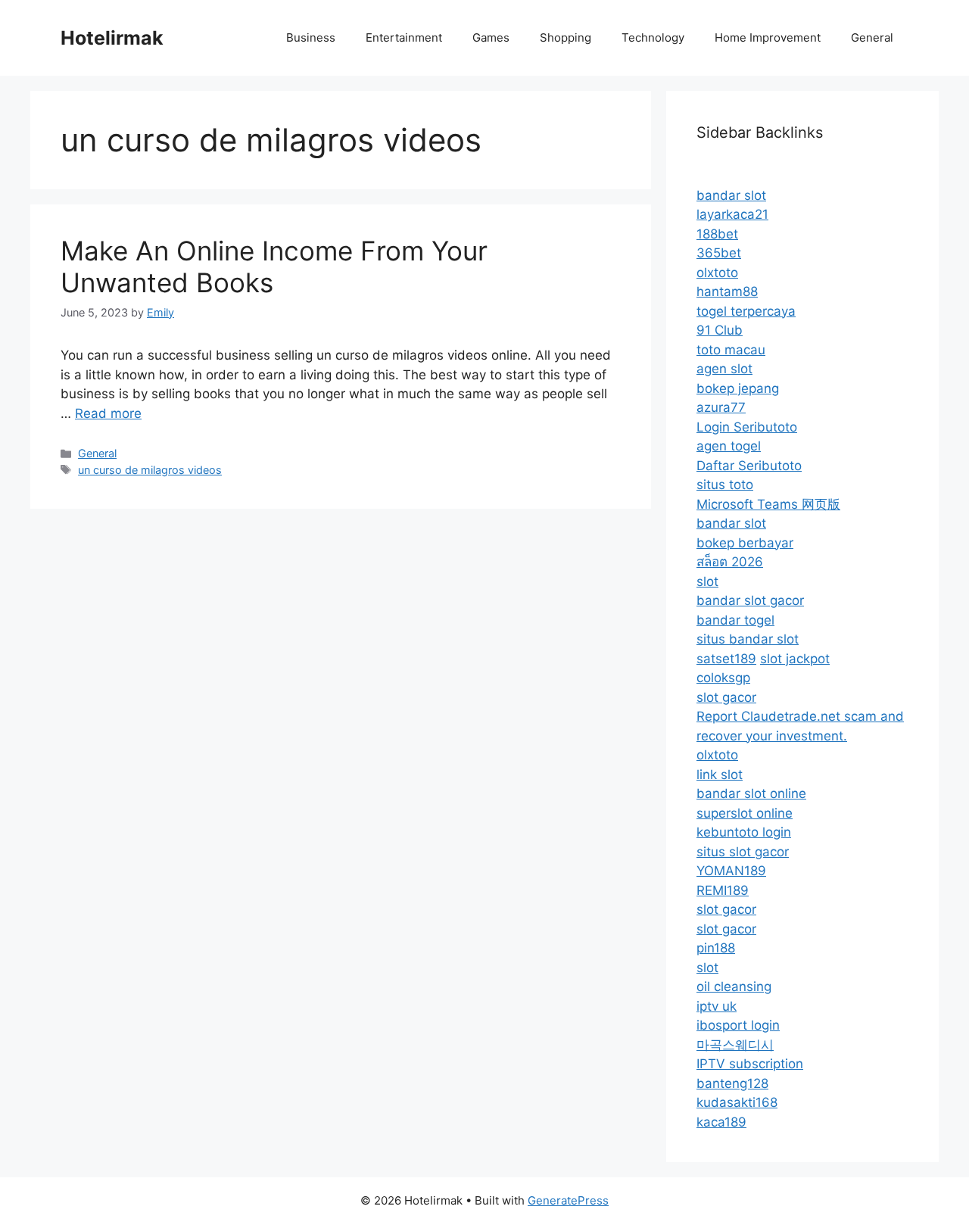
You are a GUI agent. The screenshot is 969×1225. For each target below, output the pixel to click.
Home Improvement (768, 37)
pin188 (715, 947)
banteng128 (732, 1083)
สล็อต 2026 (729, 561)
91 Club (719, 330)
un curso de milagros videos (150, 469)
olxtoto (717, 272)
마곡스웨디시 (735, 1044)
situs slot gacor (742, 851)
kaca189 (721, 1122)
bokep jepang (737, 388)
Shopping (565, 37)
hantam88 (727, 291)
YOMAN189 (731, 870)
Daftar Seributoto (749, 465)
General (872, 37)
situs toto (724, 484)
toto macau (730, 349)
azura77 (721, 407)
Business (310, 37)
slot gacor (726, 697)
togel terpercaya (746, 311)
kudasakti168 (736, 1102)
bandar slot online (751, 793)
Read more (108, 413)
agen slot (724, 368)
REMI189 (722, 890)
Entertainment (404, 37)
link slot (719, 774)
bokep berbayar (744, 542)
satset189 (726, 658)
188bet (717, 234)
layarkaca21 (732, 214)
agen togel (728, 446)
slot (707, 581)
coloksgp (723, 677)
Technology (653, 37)
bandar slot (731, 195)
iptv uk (716, 1006)
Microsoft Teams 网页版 (768, 504)
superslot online (744, 813)
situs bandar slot (747, 639)
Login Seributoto (746, 427)
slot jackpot (795, 658)
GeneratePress (568, 1200)
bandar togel (735, 620)
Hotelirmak (112, 37)
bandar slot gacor (750, 600)
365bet (718, 252)
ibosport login (738, 1025)
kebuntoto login (743, 832)
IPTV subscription (749, 1063)
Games (490, 37)
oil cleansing (733, 986)
